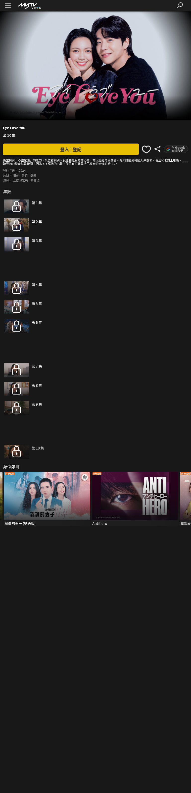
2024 (22, 170)
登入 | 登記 (71, 149)
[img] (29, 5)
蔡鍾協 (35, 180)
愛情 (33, 175)
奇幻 (25, 175)
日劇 (16, 175)
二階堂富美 (20, 180)
